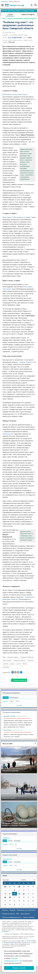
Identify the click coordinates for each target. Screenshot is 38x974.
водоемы (6, 667)
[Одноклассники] (15, 672)
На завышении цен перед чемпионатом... (17, 718)
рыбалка (30, 660)
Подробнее (5, 931)
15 (5, 897)
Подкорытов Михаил (27, 657)
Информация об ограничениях (26, 910)
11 (19, 893)
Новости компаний (28, 917)
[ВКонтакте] (12, 672)
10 (14, 893)
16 (10, 897)
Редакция (12, 910)
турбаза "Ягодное (25, 362)
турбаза (5, 664)
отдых (12, 664)
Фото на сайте (8, 743)
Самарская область (19, 660)
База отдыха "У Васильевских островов (17, 217)
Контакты (5, 910)
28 (19, 886)
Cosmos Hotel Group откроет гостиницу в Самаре (18, 10)
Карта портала (25, 914)
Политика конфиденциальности (12, 917)
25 (5, 886)
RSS (17, 914)
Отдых (4, 18)
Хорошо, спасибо (19, 968)
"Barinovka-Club (8, 434)
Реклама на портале (8, 914)
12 (24, 893)
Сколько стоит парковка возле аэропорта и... (18, 732)
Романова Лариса (12, 657)
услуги (19, 664)
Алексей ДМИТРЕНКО (15, 37)
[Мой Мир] (21, 672)
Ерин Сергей (7, 660)
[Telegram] (18, 672)
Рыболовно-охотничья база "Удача (15, 94)
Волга (25, 664)
